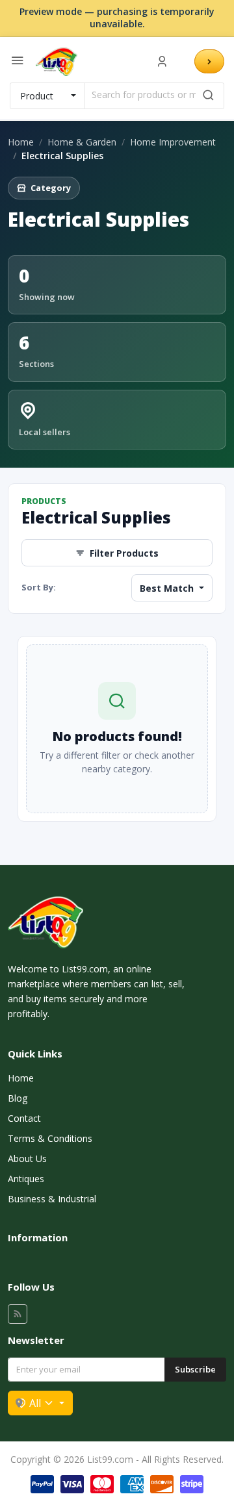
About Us (27, 1158)
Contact (24, 1118)
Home (21, 142)
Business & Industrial (52, 1199)
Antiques (26, 1178)
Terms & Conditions (50, 1138)
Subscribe (195, 1369)
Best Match (168, 588)
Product (36, 96)
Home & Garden (81, 142)
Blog (17, 1098)
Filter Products (124, 553)
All (35, 1403)
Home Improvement (173, 142)
